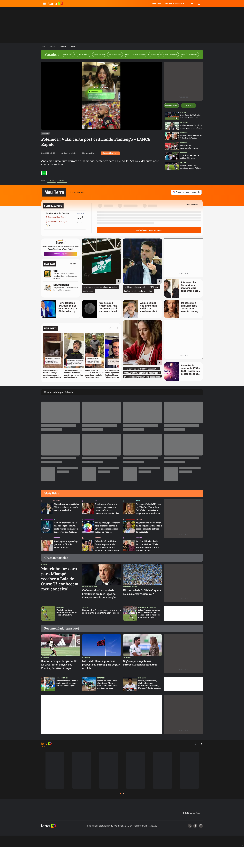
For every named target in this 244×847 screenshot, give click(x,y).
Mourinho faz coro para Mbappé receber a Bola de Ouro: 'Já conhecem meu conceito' (59, 579)
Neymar (183, 163)
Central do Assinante (174, 4)
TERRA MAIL (156, 4)
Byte (55, 519)
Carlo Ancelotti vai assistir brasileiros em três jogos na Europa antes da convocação (99, 594)
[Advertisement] (183, 613)
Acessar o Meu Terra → (78, 192)
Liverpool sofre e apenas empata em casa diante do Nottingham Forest (101, 611)
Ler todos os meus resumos (149, 230)
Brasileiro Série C (130, 587)
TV (96, 501)
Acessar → (74, 263)
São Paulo (142, 678)
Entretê (57, 538)
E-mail (192, 4)
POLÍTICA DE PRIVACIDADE (145, 826)
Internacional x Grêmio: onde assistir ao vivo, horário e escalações (67, 683)
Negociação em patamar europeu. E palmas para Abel (140, 662)
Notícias (56, 501)
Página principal (56, 4)
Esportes (53, 47)
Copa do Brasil (62, 678)
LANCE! (51, 181)
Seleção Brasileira (89, 587)
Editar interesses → (193, 204)
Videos (73, 47)
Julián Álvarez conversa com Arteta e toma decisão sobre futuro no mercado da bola (149, 614)
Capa (43, 47)
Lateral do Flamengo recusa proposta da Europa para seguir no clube (101, 664)
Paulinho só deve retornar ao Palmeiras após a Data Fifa (66, 612)
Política (139, 519)
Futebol (63, 47)
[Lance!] (44, 173)
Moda (138, 501)
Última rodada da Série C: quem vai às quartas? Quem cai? (142, 592)
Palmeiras (184, 123)
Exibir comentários (88, 153)
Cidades (98, 538)
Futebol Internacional (147, 607)
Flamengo (45, 658)
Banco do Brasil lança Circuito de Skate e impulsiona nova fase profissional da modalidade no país (107, 684)
